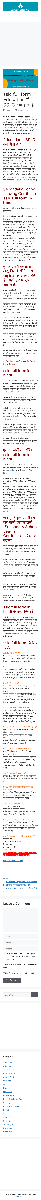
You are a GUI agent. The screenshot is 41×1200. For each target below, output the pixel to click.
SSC (5, 1114)
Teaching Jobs (9, 1124)
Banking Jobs (9, 1073)
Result (6, 1110)
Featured (7, 1081)
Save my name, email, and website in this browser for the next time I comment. (21, 956)
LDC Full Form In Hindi (13, 861)
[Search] (34, 995)
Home (6, 1088)
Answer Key (8, 1070)
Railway (6, 1103)
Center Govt (8, 1077)
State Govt (8, 1117)
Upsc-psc (7, 1132)
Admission (7, 1062)
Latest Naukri (9, 1095)
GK (7, 878)
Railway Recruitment (12, 1106)
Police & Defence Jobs (13, 1099)
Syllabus (7, 1121)
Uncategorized (9, 1128)
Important (7, 1092)
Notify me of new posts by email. (19, 973)
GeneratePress (20, 1197)
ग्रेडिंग (13, 470)
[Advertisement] (20, 44)
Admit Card (8, 1066)
